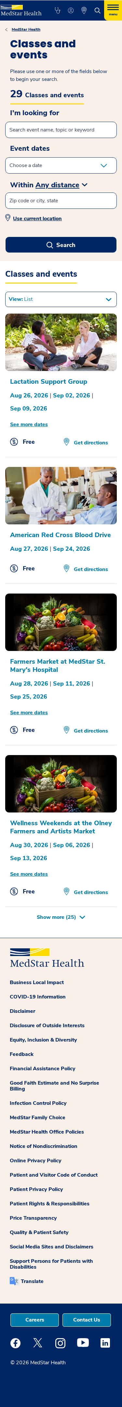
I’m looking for (34, 113)
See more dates (29, 424)
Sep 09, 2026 (28, 408)
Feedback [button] (22, 1054)
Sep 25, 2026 (28, 697)
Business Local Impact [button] (37, 982)
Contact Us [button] (86, 1319)
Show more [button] (56, 917)
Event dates (30, 148)
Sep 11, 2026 (71, 684)
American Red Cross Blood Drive (60, 535)
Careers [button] (34, 1319)
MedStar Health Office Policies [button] (47, 1132)
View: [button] (21, 299)
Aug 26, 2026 (29, 395)
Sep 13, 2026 (28, 858)
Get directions (90, 442)
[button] (57, 10)
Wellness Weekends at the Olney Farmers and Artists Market (61, 827)
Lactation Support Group (48, 382)
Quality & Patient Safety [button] (39, 1232)
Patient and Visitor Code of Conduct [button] (54, 1175)
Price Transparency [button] (33, 1218)
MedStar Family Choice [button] (37, 1117)
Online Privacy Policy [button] (35, 1160)
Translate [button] (32, 1281)
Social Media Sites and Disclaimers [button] (51, 1246)
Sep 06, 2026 (71, 845)
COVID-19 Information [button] (38, 996)
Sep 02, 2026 (71, 395)
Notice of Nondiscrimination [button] (43, 1146)
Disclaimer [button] (22, 1011)
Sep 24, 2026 (71, 549)
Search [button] (65, 245)
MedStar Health (26, 29)
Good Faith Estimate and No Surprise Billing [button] (54, 1085)
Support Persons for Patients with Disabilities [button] (51, 1264)
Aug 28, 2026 (29, 684)
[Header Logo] (20, 7)
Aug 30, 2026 (29, 845)
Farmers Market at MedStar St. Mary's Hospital (57, 665)
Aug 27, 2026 (29, 549)
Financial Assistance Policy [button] (42, 1068)
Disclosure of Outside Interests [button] (47, 1025)
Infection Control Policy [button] (38, 1103)
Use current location (37, 218)
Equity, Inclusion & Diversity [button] (43, 1040)
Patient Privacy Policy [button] (36, 1189)
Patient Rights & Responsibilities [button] (49, 1203)
